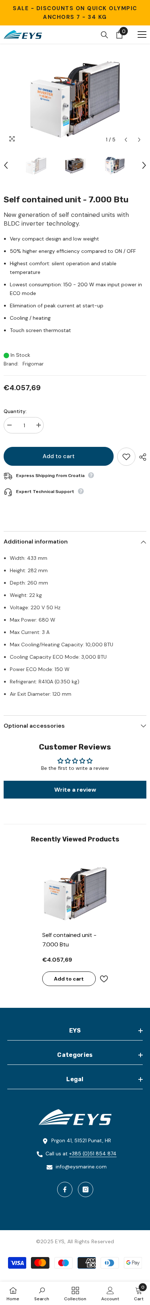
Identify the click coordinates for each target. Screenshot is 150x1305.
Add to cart (59, 456)
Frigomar (33, 363)
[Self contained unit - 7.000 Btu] (75, 892)
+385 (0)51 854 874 (93, 1153)
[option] (75, 97)
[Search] (104, 35)
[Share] (140, 457)
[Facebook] (64, 1189)
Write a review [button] (75, 789)
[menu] (142, 34)
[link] (41, 1293)
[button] (125, 139)
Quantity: (15, 411)
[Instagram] (85, 1189)
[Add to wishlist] (126, 457)
